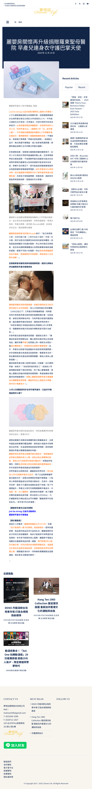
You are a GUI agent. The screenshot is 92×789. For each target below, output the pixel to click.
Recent (81, 87)
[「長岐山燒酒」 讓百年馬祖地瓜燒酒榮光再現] (65, 244)
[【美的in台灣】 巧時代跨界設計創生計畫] (65, 189)
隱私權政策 (8, 776)
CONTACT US (11, 698)
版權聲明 (7, 770)
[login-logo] (46, 9)
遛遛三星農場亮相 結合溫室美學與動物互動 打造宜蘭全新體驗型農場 (79, 142)
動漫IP (16, 670)
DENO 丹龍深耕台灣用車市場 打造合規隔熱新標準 (16, 611)
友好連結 (7, 764)
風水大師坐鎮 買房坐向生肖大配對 (79, 176)
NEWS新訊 (19, 620)
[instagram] (83, 4)
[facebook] (76, 4)
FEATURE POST (9, 620)
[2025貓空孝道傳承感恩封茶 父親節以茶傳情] (65, 123)
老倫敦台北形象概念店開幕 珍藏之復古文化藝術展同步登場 (79, 204)
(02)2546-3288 (12, 716)
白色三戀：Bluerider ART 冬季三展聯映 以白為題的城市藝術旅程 (79, 160)
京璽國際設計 (37, 733)
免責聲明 (7, 773)
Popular (69, 87)
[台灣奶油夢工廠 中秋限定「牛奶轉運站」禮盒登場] (65, 229)
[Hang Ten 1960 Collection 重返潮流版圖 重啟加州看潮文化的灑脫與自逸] (46, 579)
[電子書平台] (65, 216)
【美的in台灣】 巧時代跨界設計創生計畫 (79, 190)
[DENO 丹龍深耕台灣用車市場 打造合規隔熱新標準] (16, 579)
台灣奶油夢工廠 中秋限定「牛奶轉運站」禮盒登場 (79, 232)
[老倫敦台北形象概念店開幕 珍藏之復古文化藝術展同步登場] (65, 201)
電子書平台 (75, 218)
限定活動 (21, 623)
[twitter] (79, 4)
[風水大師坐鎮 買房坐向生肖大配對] (65, 173)
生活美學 (13, 623)
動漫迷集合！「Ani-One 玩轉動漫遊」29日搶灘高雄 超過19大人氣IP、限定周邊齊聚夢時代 (16, 658)
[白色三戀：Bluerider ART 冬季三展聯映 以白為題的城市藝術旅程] (65, 157)
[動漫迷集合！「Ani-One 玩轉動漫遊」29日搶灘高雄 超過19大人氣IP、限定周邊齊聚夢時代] (16, 633)
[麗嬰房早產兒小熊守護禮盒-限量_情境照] (31, 62)
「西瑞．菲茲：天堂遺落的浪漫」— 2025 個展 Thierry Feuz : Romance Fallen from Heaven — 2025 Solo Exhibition (79, 106)
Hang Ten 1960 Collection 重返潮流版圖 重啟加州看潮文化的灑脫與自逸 (46, 605)
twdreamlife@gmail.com (15, 712)
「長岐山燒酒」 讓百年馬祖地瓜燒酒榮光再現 (79, 247)
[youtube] (87, 4)
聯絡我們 (7, 761)
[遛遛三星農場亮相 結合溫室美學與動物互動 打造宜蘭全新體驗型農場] (65, 140)
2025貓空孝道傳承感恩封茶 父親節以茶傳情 (79, 126)
